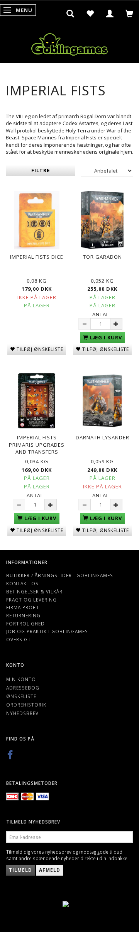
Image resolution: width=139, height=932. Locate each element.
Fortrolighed (25, 623)
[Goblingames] (69, 43)
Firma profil (23, 607)
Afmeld (49, 870)
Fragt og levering (31, 599)
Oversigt (18, 639)
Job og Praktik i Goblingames (47, 631)
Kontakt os (22, 583)
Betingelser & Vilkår (34, 591)
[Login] (109, 13)
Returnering (23, 615)
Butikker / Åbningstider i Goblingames (59, 575)
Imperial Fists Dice (36, 256)
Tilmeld (20, 870)
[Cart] (129, 13)
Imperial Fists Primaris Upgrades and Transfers (36, 444)
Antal (100, 314)
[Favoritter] (90, 13)
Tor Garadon (102, 256)
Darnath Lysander (102, 437)
